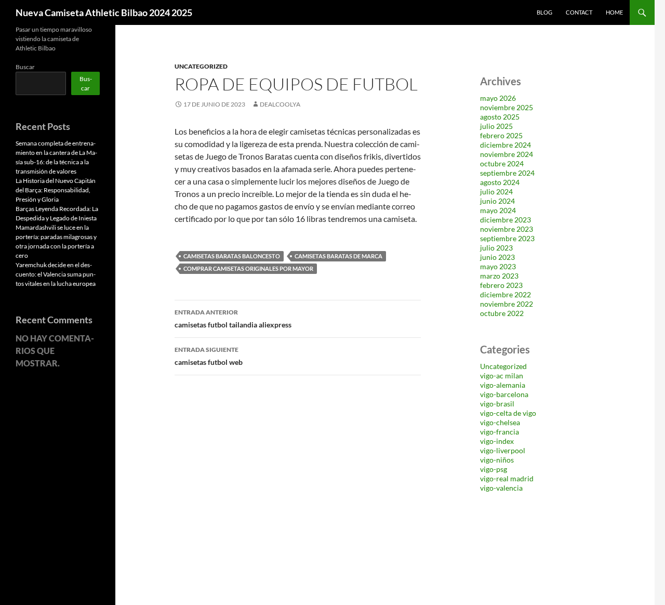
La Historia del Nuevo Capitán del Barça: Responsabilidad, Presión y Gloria (56, 190)
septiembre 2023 (507, 238)
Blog (544, 12)
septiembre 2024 (507, 172)
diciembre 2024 (505, 144)
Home (614, 12)
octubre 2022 (502, 313)
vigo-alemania (502, 384)
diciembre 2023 (505, 219)
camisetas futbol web (209, 356)
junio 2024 (497, 200)
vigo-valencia (501, 487)
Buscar (25, 67)
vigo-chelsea (500, 422)
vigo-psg (493, 469)
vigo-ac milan (501, 375)
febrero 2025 (501, 135)
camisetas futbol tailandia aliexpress (233, 318)
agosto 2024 (500, 182)
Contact (579, 12)
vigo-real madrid (507, 478)
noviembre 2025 (506, 107)
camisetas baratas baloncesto (231, 256)
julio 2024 (496, 191)
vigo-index (497, 441)
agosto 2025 (500, 116)
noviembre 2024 (506, 154)
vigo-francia (499, 431)
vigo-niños (497, 459)
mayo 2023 (498, 266)
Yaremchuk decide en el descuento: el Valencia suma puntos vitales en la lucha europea (56, 274)
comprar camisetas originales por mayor (248, 268)
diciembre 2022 (505, 294)
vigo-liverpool (502, 450)
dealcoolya (280, 104)
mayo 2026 (498, 98)
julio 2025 (496, 126)
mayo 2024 (498, 210)
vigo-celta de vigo (508, 413)
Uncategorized (201, 66)
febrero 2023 (501, 285)
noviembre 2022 (506, 303)
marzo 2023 (499, 275)
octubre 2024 (502, 163)
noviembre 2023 (506, 229)
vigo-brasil (497, 403)
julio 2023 (496, 247)
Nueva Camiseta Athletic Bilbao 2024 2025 (104, 12)
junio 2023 (497, 257)
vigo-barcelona (504, 394)
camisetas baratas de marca (338, 256)
